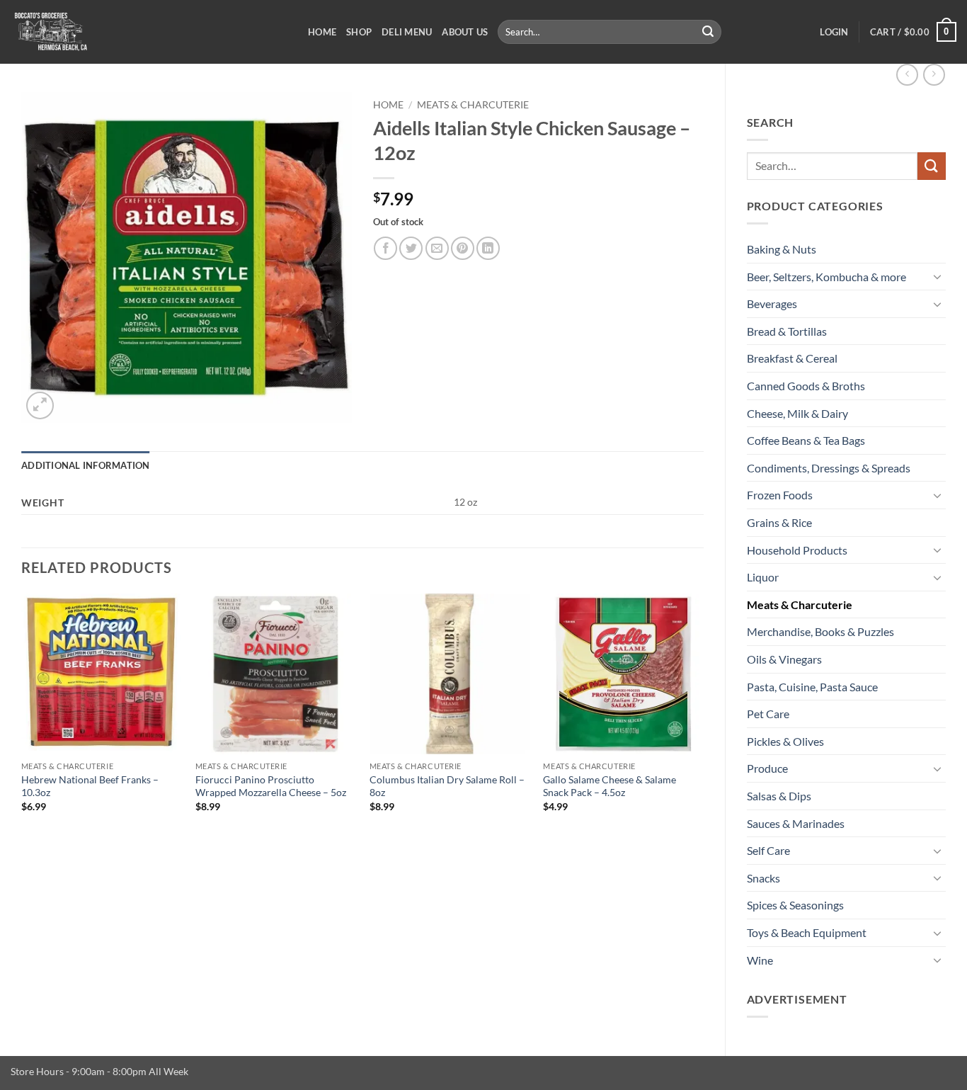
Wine (760, 960)
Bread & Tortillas (787, 331)
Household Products (797, 550)
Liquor (763, 577)
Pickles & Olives (785, 741)
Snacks (763, 878)
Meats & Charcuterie (799, 604)
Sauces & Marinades (796, 823)
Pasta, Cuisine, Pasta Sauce (812, 686)
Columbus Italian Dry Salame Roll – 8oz (447, 786)
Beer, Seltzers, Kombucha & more (826, 276)
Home (322, 32)
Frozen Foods (780, 494)
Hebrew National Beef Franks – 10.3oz (90, 786)
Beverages (772, 303)
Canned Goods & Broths (806, 385)
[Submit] (709, 32)
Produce (767, 768)
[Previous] (22, 715)
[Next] (703, 715)
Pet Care (768, 713)
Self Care (768, 850)
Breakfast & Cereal (792, 358)
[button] (834, 32)
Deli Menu (407, 32)
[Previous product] (934, 75)
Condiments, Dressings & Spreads (828, 468)
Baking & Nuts (781, 249)
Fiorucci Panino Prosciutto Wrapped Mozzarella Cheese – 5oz (270, 786)
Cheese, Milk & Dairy (797, 413)
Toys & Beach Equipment (806, 932)
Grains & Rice (779, 522)
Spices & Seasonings (795, 905)
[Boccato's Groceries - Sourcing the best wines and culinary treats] (149, 32)
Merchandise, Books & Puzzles (820, 631)
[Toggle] (937, 276)
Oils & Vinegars (784, 659)
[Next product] (907, 75)
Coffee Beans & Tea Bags (806, 440)
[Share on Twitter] (411, 248)
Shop (359, 32)
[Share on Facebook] (385, 248)
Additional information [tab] (85, 465)
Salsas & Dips (779, 795)
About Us (465, 32)
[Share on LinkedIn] (488, 248)
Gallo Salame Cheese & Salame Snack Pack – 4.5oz (609, 786)
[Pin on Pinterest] (462, 248)
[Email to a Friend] (437, 248)
